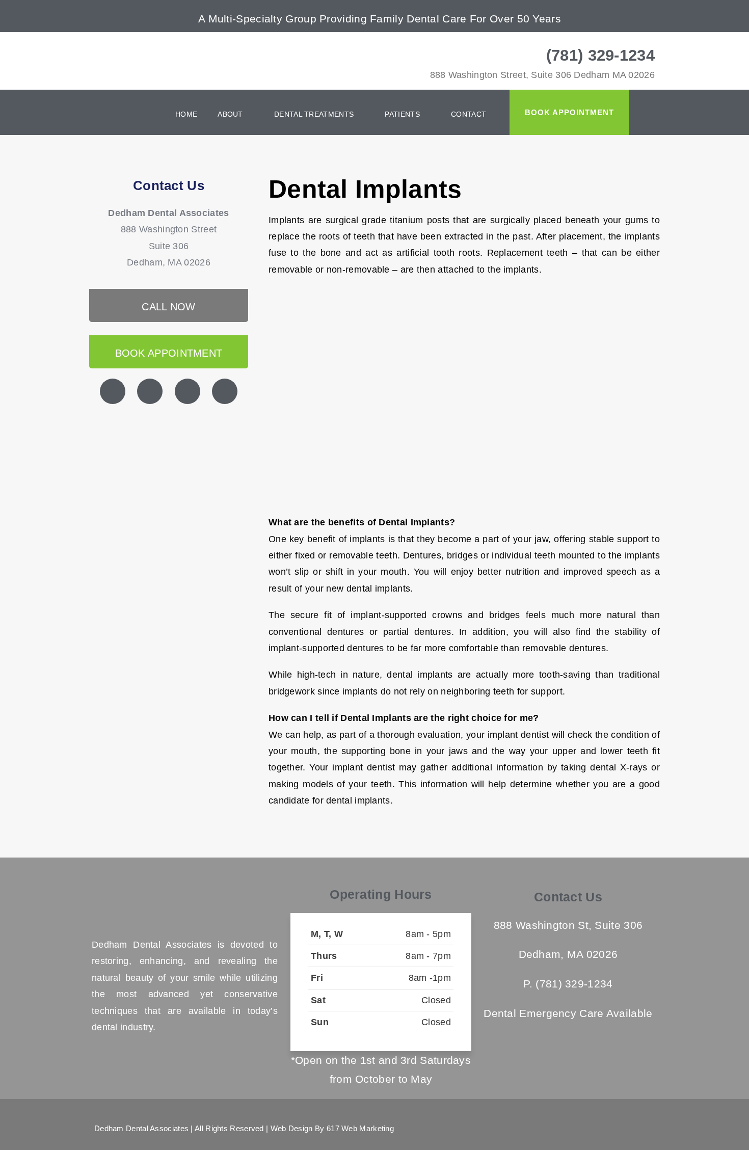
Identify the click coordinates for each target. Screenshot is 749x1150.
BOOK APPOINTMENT (169, 353)
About (230, 114)
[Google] (590, 1128)
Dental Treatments (314, 114)
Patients (402, 114)
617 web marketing (360, 1128)
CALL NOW (168, 306)
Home (186, 114)
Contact (468, 114)
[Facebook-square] (609, 1128)
